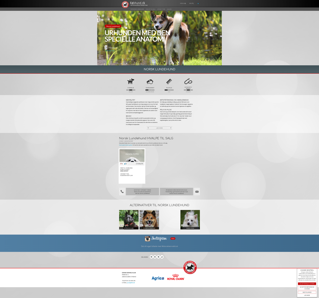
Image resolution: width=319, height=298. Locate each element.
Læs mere (307, 295)
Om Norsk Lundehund (137, 9)
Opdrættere (161, 9)
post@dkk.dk (131, 282)
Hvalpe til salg (150, 9)
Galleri (169, 9)
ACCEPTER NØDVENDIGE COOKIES (307, 288)
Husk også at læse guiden (125, 145)
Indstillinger (307, 292)
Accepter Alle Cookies (307, 283)
